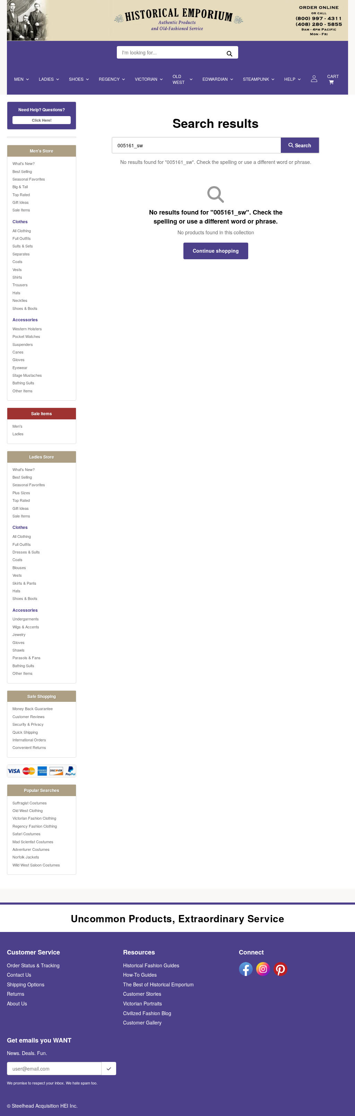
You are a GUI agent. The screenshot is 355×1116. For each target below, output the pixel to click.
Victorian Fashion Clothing (34, 818)
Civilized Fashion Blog (147, 1013)
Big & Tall (20, 186)
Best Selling (22, 171)
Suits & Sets (22, 246)
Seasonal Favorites (28, 179)
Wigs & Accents (25, 626)
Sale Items (21, 209)
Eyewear (19, 367)
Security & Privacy (28, 724)
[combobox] (194, 145)
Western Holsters (27, 328)
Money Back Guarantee (32, 708)
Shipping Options (25, 984)
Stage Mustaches (27, 375)
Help (289, 79)
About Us (17, 1003)
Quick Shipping (25, 732)
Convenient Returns (29, 747)
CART (333, 76)
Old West (178, 79)
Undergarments (25, 618)
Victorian (146, 79)
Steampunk (256, 79)
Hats (16, 292)
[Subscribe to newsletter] (109, 1068)
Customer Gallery (142, 1022)
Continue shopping (216, 250)
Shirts (17, 277)
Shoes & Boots (24, 308)
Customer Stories (142, 993)
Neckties (19, 300)
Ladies (46, 79)
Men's (17, 426)
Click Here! (42, 120)
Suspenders (22, 344)
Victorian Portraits (142, 1003)
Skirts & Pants (24, 583)
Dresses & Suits (26, 552)
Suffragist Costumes (29, 802)
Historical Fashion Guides (151, 965)
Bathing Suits (23, 382)
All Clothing (21, 230)
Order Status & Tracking (33, 965)
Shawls (18, 650)
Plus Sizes (21, 492)
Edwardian (215, 79)
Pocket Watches (26, 336)
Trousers (20, 284)
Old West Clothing (27, 810)
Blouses (19, 567)
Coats (17, 261)
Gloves (18, 359)
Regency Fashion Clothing (34, 826)
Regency (109, 79)
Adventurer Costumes (31, 849)
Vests (17, 269)
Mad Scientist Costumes (32, 841)
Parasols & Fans (26, 657)
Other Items (22, 390)
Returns (15, 993)
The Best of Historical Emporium (158, 984)
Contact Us (19, 974)
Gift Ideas (20, 202)
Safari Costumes (26, 833)
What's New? (23, 163)
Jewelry (19, 634)
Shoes (76, 79)
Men (19, 79)
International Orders (29, 739)
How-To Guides (140, 974)
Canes (18, 352)
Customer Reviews (28, 716)
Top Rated (21, 194)
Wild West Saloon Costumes (36, 864)
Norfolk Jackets (25, 857)
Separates (21, 253)
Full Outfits (21, 238)
